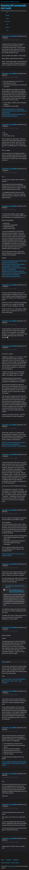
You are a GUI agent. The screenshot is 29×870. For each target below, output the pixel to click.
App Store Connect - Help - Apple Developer (13, 679)
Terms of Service (5, 862)
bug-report (7, 27)
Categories (8, 859)
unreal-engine (7, 21)
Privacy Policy (15, 862)
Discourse (10, 866)
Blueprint (7, 15)
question (7, 18)
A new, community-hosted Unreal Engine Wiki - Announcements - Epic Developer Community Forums (14, 763)
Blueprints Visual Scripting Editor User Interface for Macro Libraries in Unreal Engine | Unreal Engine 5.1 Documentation (14, 272)
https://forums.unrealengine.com (12, 276)
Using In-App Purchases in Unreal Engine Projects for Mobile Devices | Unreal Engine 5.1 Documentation (14, 110)
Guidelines (15, 859)
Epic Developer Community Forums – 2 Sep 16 (15, 586)
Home (2, 859)
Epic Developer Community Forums (10, 1)
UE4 (7, 12)
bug (7, 30)
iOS (7, 24)
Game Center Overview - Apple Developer (15, 446)
